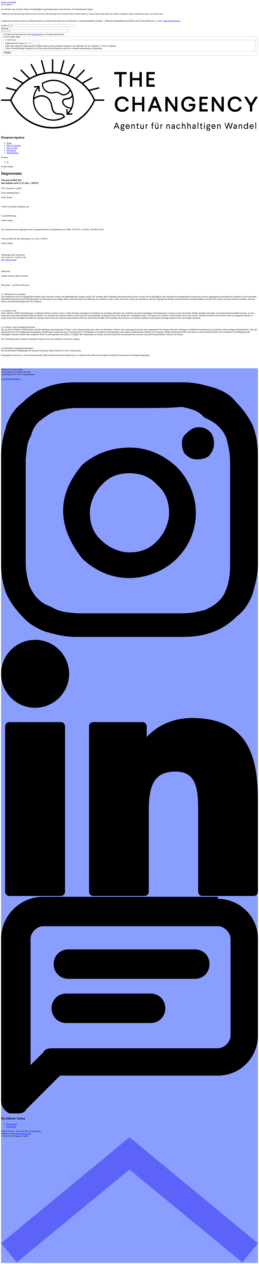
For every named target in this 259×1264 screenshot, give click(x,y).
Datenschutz (37, 34)
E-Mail (4, 25)
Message (4, 28)
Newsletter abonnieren (10, 379)
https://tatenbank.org (171, 21)
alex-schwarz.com (8, 260)
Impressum (11, 1126)
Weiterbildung (12, 153)
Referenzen (11, 150)
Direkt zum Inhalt (8, 2)
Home (9, 143)
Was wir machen (13, 145)
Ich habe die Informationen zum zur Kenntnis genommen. (34, 34)
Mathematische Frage (14, 43)
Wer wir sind (11, 148)
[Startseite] (129, 132)
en (7, 162)
